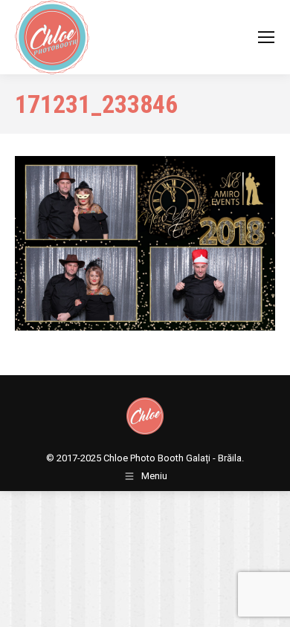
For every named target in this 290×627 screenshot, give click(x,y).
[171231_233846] (145, 243)
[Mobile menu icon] (266, 37)
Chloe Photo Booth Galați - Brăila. (173, 458)
